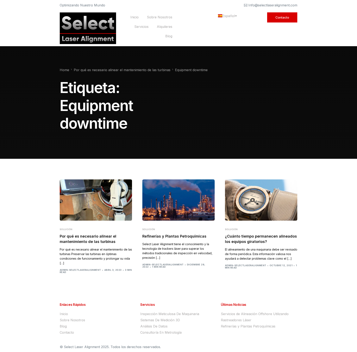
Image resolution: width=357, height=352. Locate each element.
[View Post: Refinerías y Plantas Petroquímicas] (178, 200)
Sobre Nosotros (159, 17)
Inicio (134, 17)
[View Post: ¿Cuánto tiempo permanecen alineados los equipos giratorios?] (261, 200)
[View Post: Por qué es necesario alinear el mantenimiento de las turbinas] (96, 200)
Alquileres (164, 27)
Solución (66, 229)
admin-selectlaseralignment (80, 269)
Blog (168, 36)
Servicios (141, 27)
